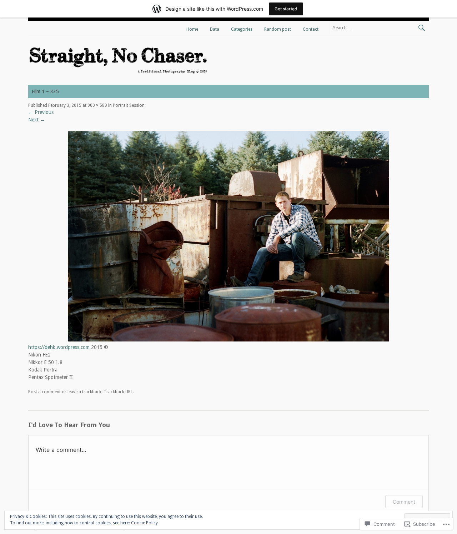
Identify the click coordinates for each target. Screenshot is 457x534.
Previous (41, 112)
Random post (277, 29)
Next (36, 120)
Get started (286, 8)
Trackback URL (118, 391)
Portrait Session (129, 105)
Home (192, 29)
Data (214, 29)
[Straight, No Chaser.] (118, 73)
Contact (310, 29)
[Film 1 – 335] (228, 340)
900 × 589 (97, 105)
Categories (241, 29)
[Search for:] (379, 27)
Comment (404, 502)
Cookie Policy (144, 522)
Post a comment (44, 391)
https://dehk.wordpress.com (59, 347)
